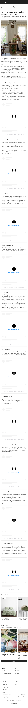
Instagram (16, 681)
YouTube (16, 684)
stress (10, 497)
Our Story (3, 670)
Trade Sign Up (17, 670)
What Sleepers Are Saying (6, 673)
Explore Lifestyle (14, 661)
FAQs (3, 679)
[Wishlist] (24, 7)
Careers (3, 671)
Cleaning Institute (11, 142)
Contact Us (4, 681)
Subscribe (23, 694)
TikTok (16, 686)
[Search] (21, 7)
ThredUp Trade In (5, 686)
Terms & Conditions (5, 687)
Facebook (16, 679)
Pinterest (16, 683)
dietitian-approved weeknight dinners (11, 202)
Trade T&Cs (17, 675)
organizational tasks (5, 77)
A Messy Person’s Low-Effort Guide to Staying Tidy (8, 655)
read (6, 501)
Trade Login (17, 671)
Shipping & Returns (5, 684)
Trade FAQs (17, 673)
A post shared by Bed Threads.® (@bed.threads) (14, 134)
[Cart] (26, 7)
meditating (4, 500)
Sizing (3, 683)
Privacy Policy (4, 689)
